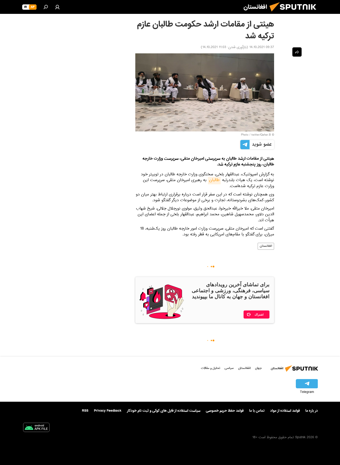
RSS (85, 410)
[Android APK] (36, 428)
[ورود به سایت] (57, 7)
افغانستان (266, 246)
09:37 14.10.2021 (261, 47)
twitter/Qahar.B (261, 135)
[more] (297, 52)
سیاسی (229, 368)
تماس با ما (257, 411)
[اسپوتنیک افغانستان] (294, 13)
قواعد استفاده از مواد (285, 410)
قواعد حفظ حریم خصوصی (225, 410)
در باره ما (311, 410)
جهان (258, 368)
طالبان (214, 180)
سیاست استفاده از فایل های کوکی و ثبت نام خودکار (163, 410)
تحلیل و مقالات (210, 368)
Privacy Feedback (107, 411)
